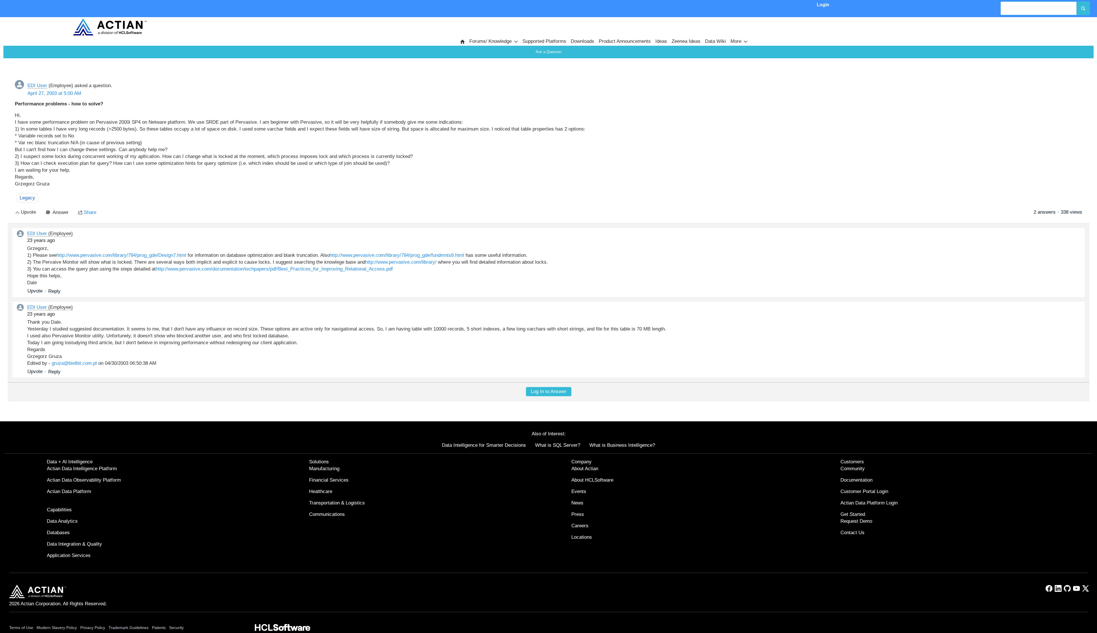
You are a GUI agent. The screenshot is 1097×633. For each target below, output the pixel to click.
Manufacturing (324, 468)
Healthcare (320, 491)
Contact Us (852, 532)
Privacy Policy (92, 627)
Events (578, 491)
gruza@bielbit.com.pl (74, 363)
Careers (579, 525)
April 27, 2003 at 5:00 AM (54, 93)
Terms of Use (21, 627)
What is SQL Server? (557, 445)
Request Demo (856, 521)
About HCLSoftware (592, 480)
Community (852, 468)
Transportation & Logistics (337, 503)
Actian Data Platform (69, 491)
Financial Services (329, 480)
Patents (159, 627)
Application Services (69, 555)
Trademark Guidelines (129, 627)
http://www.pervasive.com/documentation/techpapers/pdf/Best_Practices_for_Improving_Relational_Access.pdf (274, 269)
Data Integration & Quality (74, 544)
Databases (58, 532)
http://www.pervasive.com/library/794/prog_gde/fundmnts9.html (397, 255)
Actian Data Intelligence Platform (82, 468)
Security (176, 627)
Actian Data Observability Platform (84, 480)
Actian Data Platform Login (869, 503)
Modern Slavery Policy (57, 627)
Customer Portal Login (864, 491)
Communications (327, 514)
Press (577, 514)
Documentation (856, 480)
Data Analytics (62, 521)
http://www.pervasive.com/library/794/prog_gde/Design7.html (121, 255)
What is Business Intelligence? (622, 445)
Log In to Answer (548, 391)
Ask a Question (548, 52)
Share (90, 212)
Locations (581, 537)
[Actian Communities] (109, 26)
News (577, 503)
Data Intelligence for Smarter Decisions (484, 445)
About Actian (584, 468)
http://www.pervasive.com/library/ (401, 262)
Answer (61, 212)
